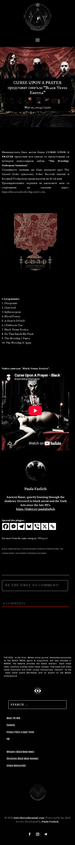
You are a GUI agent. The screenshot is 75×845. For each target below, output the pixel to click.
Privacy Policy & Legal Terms (20, 731)
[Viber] (36, 526)
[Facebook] (5, 526)
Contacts (11, 724)
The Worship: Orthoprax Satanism (30, 553)
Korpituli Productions (48, 549)
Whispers (43, 538)
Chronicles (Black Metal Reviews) (22, 758)
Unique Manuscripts (16, 765)
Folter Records (29, 549)
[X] (44, 526)
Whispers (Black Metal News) (20, 751)
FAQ (8, 738)
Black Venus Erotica (11, 549)
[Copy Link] (52, 526)
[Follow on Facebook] (29, 834)
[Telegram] (21, 526)
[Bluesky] (29, 526)
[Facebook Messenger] (13, 526)
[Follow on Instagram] (37, 834)
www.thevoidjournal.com (29, 818)
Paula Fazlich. (50, 822)
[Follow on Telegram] (45, 834)
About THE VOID (13, 717)
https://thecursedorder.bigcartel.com (23, 192)
